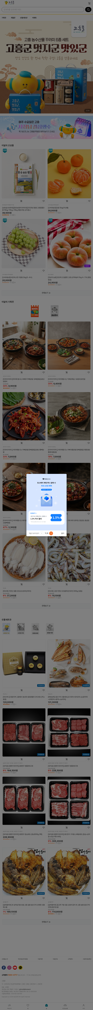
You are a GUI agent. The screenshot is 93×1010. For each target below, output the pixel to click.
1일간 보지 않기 (34, 533)
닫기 (62, 533)
